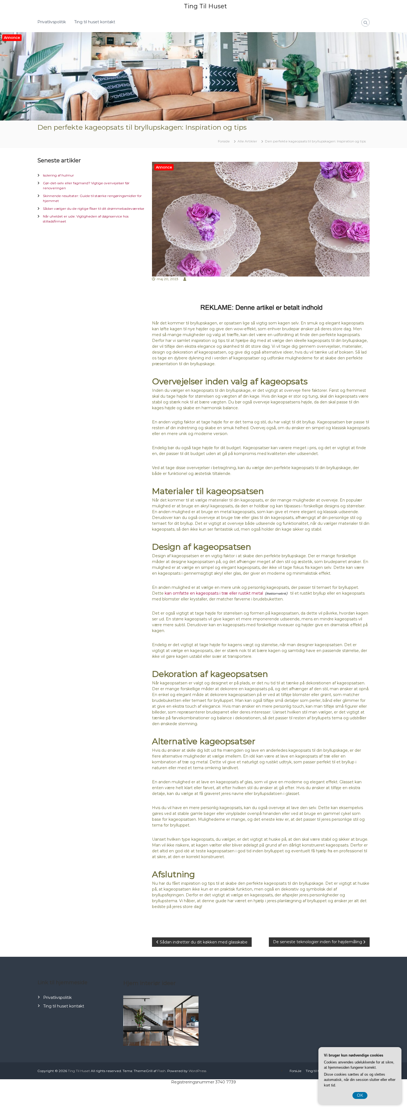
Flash (161, 1071)
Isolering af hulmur (58, 175)
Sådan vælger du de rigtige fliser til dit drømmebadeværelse (93, 208)
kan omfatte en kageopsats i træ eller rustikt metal (214, 593)
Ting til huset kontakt (94, 21)
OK (360, 1095)
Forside (296, 1071)
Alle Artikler (247, 141)
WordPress (197, 1071)
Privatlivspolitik (51, 21)
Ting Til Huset (205, 6)
